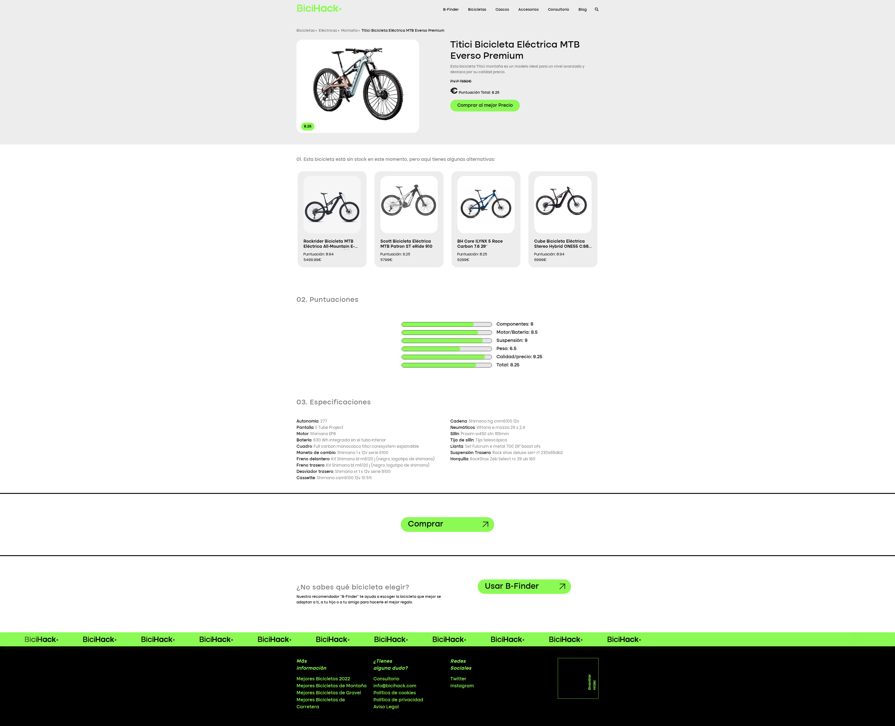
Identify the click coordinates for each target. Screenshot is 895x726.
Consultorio (558, 10)
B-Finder (451, 10)
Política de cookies (394, 693)
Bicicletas (477, 10)
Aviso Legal (386, 707)
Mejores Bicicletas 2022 (323, 679)
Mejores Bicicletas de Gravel (328, 693)
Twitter (458, 679)
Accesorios (528, 10)
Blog (582, 10)
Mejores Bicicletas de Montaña (331, 686)
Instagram (462, 686)
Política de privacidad (398, 700)
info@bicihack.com (394, 686)
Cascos (502, 10)
